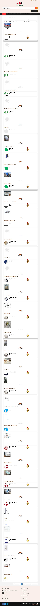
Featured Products (24, 591)
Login (37, 0)
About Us (8, 13)
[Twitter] (5, 604)
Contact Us (16, 13)
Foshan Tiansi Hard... (12, 558)
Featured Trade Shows (25, 593)
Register (33, 0)
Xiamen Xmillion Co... (12, 316)
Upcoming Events (23, 13)
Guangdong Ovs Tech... (13, 465)
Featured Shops (24, 590)
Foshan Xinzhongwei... (13, 539)
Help (12, 13)
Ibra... (10, 36)
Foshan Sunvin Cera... (12, 576)
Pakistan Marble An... (12, 241)
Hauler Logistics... (12, 260)
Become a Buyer (6, 598)
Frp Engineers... (11, 148)
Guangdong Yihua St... (13, 446)
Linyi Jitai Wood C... (12, 55)
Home (4, 13)
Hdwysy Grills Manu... (13, 129)
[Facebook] (3, 604)
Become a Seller (6, 597)
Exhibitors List (30, 13)
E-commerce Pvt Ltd (35, 604)
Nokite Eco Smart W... (12, 409)
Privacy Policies (24, 598)
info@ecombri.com (7, 592)
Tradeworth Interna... (13, 278)
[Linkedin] (7, 604)
